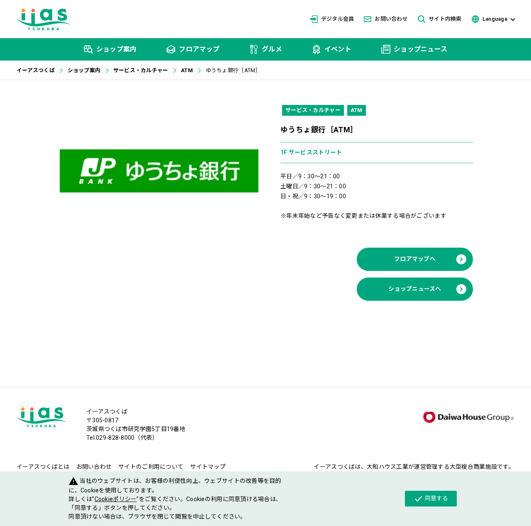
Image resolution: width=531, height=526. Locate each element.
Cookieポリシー (116, 499)
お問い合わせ (391, 19)
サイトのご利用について (150, 466)
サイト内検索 (445, 19)
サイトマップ (208, 466)
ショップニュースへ (414, 288)
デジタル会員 (337, 19)
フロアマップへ (415, 259)
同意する (431, 499)
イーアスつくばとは (43, 466)
